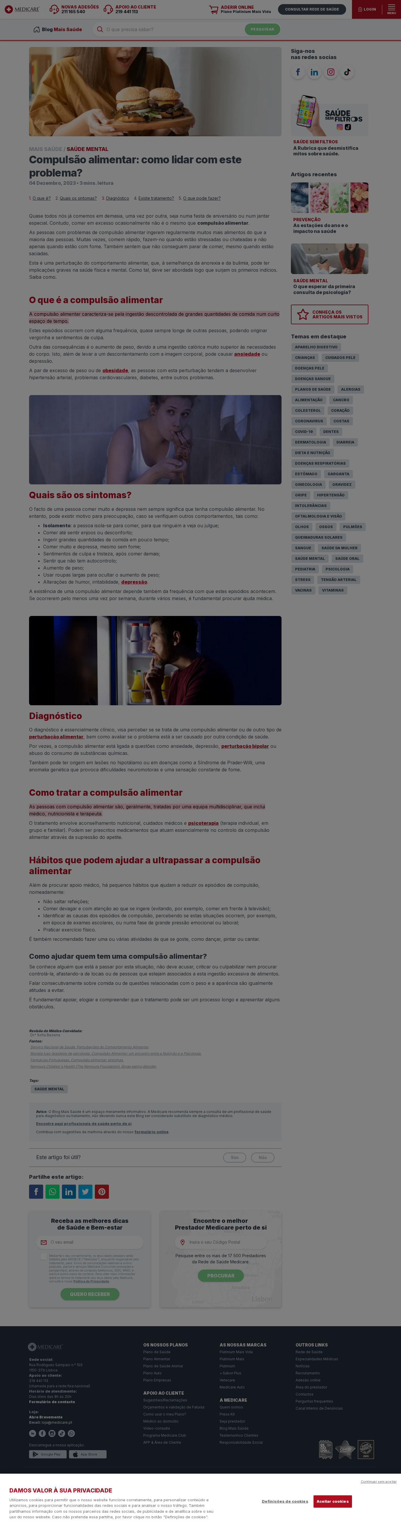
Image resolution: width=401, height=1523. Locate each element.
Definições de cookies (285, 1501)
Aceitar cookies (333, 1501)
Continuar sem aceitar (379, 1482)
